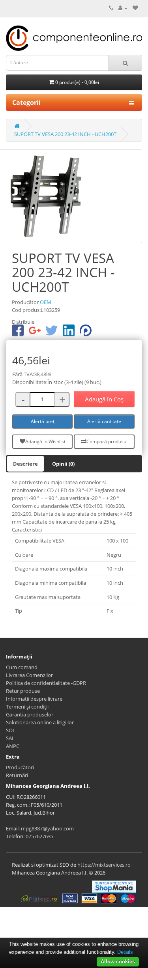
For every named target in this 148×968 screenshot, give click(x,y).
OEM (45, 302)
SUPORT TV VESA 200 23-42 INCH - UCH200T (65, 134)
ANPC (12, 746)
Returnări (17, 775)
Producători (20, 767)
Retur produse (23, 690)
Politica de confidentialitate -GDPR (46, 682)
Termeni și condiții (27, 706)
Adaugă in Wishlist (45, 441)
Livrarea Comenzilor (29, 675)
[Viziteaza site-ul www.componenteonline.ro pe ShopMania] (114, 886)
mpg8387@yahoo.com (47, 828)
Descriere (25, 463)
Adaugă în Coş (104, 399)
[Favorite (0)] (135, 7)
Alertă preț (42, 421)
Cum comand (21, 667)
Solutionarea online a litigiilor (40, 722)
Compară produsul (106, 441)
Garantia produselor (29, 714)
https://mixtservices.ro (104, 864)
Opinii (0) (63, 463)
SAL (10, 738)
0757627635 (39, 836)
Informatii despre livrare (34, 698)
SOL (10, 730)
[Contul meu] (122, 7)
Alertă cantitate (104, 421)
